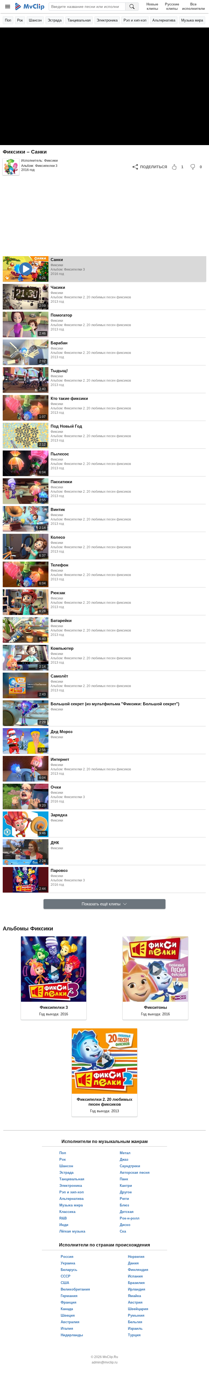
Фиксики (51, 161)
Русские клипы (172, 6)
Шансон (35, 20)
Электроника (107, 20)
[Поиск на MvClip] (132, 6)
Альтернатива (163, 20)
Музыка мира (192, 20)
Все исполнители (193, 6)
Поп (8, 20)
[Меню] (7, 6)
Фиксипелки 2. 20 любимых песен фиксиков (104, 1102)
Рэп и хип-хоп (135, 20)
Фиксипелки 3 (46, 166)
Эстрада (55, 20)
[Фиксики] (11, 167)
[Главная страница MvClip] (29, 6)
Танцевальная (79, 20)
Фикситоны (155, 1007)
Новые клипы (152, 6)
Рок (20, 20)
